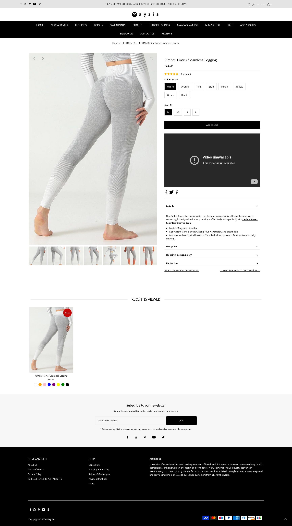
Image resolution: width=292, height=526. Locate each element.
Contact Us (94, 464)
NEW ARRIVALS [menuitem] (59, 25)
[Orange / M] (40, 384)
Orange (185, 86)
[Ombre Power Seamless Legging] (51, 340)
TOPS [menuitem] (97, 25)
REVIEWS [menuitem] (167, 33)
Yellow (239, 86)
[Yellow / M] (58, 384)
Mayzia (50, 519)
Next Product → (252, 270)
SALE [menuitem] (230, 25)
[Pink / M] (44, 384)
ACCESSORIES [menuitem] (248, 25)
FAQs (91, 483)
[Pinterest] (29, 4)
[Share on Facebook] (166, 192)
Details (170, 206)
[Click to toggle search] (249, 4)
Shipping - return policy (179, 254)
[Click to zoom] (151, 58)
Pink (199, 86)
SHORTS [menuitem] (137, 25)
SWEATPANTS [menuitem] (118, 25)
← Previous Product (230, 270)
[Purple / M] (53, 384)
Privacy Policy (34, 474)
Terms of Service (36, 469)
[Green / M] (63, 384)
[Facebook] (21, 4)
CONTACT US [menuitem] (147, 33)
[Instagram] (25, 4)
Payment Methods (98, 478)
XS (178, 112)
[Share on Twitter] (171, 192)
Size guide (171, 246)
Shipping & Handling (99, 469)
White (170, 86)
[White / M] (35, 384)
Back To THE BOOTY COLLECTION (181, 270)
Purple (224, 86)
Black (184, 95)
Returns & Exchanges (99, 474)
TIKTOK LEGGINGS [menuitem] (159, 25)
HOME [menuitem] (40, 25)
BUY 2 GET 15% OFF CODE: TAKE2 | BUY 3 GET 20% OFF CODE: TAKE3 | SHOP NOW (146, 4)
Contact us (172, 263)
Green (170, 95)
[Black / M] (67, 384)
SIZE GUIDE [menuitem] (126, 33)
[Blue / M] (49, 384)
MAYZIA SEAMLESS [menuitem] (187, 25)
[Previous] (34, 58)
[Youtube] (34, 4)
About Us (32, 464)
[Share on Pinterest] (177, 192)
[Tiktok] (39, 4)
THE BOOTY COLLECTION (133, 42)
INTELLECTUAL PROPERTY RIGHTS (45, 478)
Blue (211, 86)
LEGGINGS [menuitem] (81, 25)
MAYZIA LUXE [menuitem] (212, 25)
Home (115, 42)
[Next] (42, 58)
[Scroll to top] (285, 519)
